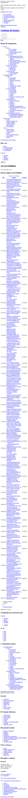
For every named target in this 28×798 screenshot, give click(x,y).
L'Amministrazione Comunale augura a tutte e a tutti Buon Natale (13, 190)
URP (5, 706)
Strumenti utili (10, 136)
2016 (5, 636)
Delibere (12, 102)
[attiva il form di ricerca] (1, 35)
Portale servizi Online (9, 700)
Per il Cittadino (13, 49)
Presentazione (13, 77)
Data (3, 177)
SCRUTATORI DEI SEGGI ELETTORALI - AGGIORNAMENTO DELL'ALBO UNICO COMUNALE (13, 498)
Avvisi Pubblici (7, 150)
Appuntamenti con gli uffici (16, 56)
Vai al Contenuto (7, 14)
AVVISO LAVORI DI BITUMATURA (11, 598)
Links (8, 133)
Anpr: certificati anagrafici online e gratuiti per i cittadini (13, 363)
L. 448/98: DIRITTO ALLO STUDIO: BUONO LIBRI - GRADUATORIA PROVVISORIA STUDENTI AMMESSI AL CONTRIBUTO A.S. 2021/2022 (13, 347)
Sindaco (11, 81)
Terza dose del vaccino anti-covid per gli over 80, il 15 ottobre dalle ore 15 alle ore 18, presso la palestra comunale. (13, 486)
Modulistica (12, 68)
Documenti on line (11, 99)
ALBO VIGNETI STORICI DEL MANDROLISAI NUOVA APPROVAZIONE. (13, 367)
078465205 (8, 774)
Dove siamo (12, 79)
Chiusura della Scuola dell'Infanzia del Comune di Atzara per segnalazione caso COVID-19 (13, 526)
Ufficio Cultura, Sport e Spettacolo (18, 61)
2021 (5, 631)
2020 (5, 632)
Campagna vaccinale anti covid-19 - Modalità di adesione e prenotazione (13, 441)
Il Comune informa (11, 88)
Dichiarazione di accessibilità (10, 787)
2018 (5, 635)
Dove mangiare (10, 126)
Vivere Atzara (7, 118)
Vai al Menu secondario (9, 17)
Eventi (8, 119)
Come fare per (13, 67)
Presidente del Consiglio (15, 86)
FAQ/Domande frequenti (12, 134)
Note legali (6, 784)
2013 (5, 640)
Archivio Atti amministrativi (16, 110)
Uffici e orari (10, 54)
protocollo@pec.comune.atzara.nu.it (11, 780)
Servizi (5, 46)
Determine (12, 103)
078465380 (6, 775)
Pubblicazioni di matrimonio (16, 106)
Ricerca (5, 18)
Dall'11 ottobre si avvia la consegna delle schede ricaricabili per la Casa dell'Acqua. (12, 492)
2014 (5, 639)
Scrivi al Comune (11, 130)
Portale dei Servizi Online (16, 52)
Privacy (5, 783)
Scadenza (24, 177)
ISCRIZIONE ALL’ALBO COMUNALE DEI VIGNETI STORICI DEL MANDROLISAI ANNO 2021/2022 (13, 196)
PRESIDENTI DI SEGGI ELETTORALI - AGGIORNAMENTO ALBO (13, 504)
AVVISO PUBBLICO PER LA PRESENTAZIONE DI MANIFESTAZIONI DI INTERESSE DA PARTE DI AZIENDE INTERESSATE (13, 465)
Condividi (3, 153)
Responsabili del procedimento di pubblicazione (15, 788)
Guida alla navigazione (9, 20)
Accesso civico (13, 73)
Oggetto (14, 177)
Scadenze (12, 98)
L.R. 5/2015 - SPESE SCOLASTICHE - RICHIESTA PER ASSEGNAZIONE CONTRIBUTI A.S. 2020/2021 (11, 457)
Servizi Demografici (14, 63)
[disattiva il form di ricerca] (4, 35)
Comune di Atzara (10, 30)
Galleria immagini (11, 123)
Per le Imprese (13, 50)
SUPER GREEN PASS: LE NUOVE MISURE (13, 308)
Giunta (11, 83)
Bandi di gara (13, 92)
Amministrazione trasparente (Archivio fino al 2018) (16, 116)
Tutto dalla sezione (8, 724)
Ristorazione (6, 755)
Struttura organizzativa (15, 80)
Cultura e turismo (11, 122)
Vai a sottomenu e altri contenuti (8, 140)
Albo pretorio (13, 90)
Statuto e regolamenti (14, 100)
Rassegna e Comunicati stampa (17, 96)
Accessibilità (7, 786)
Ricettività (6, 753)
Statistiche (6, 794)
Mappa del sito (7, 21)
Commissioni (13, 87)
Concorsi (12, 94)
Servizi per (6, 699)
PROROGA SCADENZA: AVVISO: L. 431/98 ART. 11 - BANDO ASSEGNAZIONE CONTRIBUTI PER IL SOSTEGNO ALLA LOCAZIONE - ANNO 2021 (13, 284)
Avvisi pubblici (13, 91)
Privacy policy (8, 11)
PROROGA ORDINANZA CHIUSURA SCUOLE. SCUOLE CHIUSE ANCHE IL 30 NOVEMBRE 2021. (13, 318)
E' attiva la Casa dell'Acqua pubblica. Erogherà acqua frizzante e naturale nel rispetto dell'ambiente (13, 542)
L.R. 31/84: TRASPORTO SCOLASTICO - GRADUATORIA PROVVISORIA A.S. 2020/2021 (12, 325)
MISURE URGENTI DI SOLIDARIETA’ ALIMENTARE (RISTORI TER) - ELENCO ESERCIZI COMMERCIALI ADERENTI (13, 262)
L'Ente (8, 76)
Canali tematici (13, 53)
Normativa (12, 111)
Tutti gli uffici (13, 64)
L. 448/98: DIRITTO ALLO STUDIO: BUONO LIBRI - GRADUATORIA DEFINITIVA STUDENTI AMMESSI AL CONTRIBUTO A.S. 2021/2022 (13, 293)
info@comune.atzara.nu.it (10, 778)
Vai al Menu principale (9, 16)
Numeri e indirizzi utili (12, 121)
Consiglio (12, 84)
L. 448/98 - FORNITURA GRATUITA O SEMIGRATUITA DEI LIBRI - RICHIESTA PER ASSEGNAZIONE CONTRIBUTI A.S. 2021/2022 (13, 448)
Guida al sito (10, 132)
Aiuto (5, 128)
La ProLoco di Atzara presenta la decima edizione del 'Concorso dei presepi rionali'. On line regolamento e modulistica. (13, 276)
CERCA (3, 162)
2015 (5, 638)
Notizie (11, 95)
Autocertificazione (14, 72)
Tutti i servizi (7, 708)
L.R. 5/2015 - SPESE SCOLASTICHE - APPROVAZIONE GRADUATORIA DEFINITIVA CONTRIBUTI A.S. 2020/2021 (13, 303)
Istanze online (13, 69)
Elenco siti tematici (8, 792)
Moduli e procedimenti (12, 65)
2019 (5, 634)
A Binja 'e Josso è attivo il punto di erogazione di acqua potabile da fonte (13, 531)
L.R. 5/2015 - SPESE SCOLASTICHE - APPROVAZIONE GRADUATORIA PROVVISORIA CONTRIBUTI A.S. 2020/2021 (11, 357)
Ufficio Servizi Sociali (15, 60)
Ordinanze (12, 105)
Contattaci (6, 22)
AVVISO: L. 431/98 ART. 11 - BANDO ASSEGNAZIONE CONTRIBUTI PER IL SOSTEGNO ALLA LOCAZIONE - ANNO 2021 (13, 520)
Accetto (3, 11)
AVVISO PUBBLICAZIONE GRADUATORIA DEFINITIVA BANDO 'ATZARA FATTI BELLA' (13, 555)
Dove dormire (10, 125)
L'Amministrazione (8, 75)
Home (5, 146)
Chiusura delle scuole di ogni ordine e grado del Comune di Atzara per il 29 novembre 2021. (13, 312)
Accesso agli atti (10, 71)
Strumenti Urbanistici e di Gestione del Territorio (15, 737)
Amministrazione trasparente (13, 113)
